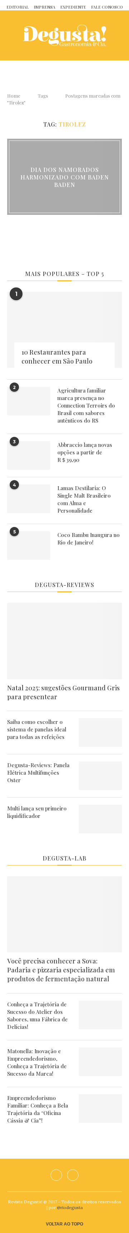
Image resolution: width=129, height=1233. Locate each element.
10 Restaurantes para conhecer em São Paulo (57, 356)
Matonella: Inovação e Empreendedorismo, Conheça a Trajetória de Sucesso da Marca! (37, 1062)
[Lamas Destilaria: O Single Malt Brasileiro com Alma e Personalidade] (28, 498)
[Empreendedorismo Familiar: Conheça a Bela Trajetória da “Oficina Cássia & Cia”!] (100, 1108)
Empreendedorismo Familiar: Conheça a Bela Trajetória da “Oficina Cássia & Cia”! (37, 1109)
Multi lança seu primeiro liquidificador (37, 812)
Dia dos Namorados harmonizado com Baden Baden (64, 177)
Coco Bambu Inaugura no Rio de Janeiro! (88, 538)
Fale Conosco (107, 7)
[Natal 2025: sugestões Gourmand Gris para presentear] (64, 641)
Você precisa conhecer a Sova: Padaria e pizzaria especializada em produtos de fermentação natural (61, 970)
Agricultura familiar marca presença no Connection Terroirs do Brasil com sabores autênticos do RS (86, 405)
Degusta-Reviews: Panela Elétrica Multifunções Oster (38, 772)
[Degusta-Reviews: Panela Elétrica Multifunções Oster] (100, 775)
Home (13, 96)
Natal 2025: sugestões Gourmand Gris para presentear (63, 692)
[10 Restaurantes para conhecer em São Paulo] (64, 330)
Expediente (73, 7)
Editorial (17, 7)
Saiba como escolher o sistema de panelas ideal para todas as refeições (36, 729)
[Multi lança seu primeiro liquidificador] (100, 819)
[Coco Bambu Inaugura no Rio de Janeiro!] (28, 545)
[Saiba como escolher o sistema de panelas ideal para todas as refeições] (100, 732)
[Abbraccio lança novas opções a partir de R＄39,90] (28, 455)
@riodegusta (70, 1207)
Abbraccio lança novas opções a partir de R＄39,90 (84, 452)
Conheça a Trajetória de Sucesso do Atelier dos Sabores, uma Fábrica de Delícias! (37, 1015)
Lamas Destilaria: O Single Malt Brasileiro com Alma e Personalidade (84, 499)
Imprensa (44, 7)
